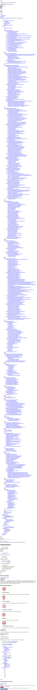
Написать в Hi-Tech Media (4, 633)
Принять (2, 687)
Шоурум (3, 533)
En (2, 17)
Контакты (4, 534)
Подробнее (8, 686)
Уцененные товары (7, 652)
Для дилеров (2, 16)
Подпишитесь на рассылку (5, 638)
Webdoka (10, 644)
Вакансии (5, 650)
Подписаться (6, 524)
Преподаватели (6, 666)
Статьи (5, 661)
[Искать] (0, 540)
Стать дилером (6, 649)
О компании (4, 646)
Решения (3, 656)
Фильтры (2, 570)
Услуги (3, 525)
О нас (3, 19)
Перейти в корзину (3, 683)
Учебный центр (4, 528)
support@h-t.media (13, 642)
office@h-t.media (15, 641)
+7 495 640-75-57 (3, 15)
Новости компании (9, 519)
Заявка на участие (7, 529)
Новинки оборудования (10, 520)
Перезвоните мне (3, 630)
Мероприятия (6, 660)
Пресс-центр (4, 517)
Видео (5, 662)
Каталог (3, 25)
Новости (5, 659)
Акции (3, 514)
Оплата (5, 511)
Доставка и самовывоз (8, 512)
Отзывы (5, 665)
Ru (0, 17)
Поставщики (6, 648)
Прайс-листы (6, 513)
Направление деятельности (8, 647)
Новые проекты (8, 521)
